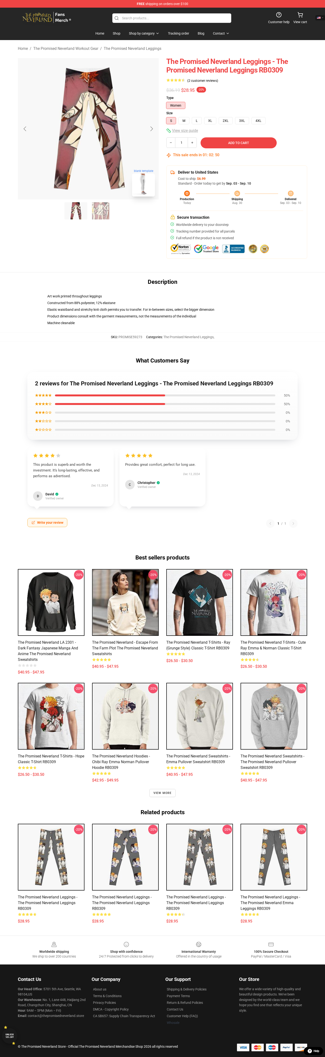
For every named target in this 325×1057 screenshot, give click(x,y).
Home (23, 48)
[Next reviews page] (293, 523)
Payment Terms (178, 996)
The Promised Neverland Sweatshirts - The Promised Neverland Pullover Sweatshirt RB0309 (272, 762)
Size (169, 113)
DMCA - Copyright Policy (111, 1009)
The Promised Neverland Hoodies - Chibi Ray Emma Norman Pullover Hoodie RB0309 (121, 762)
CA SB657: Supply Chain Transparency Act (124, 1016)
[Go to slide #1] (75, 210)
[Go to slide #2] (100, 210)
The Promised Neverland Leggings (132, 48)
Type (170, 98)
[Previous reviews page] (270, 523)
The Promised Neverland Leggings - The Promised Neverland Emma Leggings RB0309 (270, 903)
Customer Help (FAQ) (182, 1016)
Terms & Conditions (107, 996)
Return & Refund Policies (185, 1003)
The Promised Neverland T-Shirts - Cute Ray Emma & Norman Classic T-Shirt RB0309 (273, 648)
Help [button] (316, 1051)
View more (162, 793)
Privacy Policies (104, 1003)
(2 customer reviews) (202, 81)
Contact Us (175, 1009)
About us (99, 989)
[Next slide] (151, 129)
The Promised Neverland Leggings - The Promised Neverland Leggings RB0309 (47, 903)
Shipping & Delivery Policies (187, 989)
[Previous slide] (25, 129)
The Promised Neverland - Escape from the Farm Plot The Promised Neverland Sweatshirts (125, 648)
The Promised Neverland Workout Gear (65, 48)
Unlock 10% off (9, 1035)
